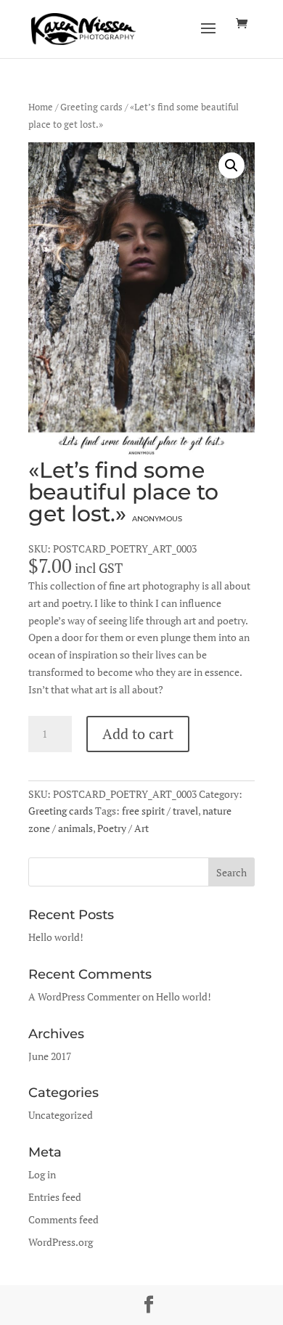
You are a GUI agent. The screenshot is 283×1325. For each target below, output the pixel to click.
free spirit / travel (160, 811)
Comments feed (63, 1219)
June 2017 (49, 1056)
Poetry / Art (123, 828)
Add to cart (137, 733)
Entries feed (54, 1197)
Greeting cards (91, 107)
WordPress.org (60, 1242)
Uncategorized (60, 1115)
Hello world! (55, 937)
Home (40, 107)
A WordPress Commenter (84, 996)
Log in (42, 1174)
